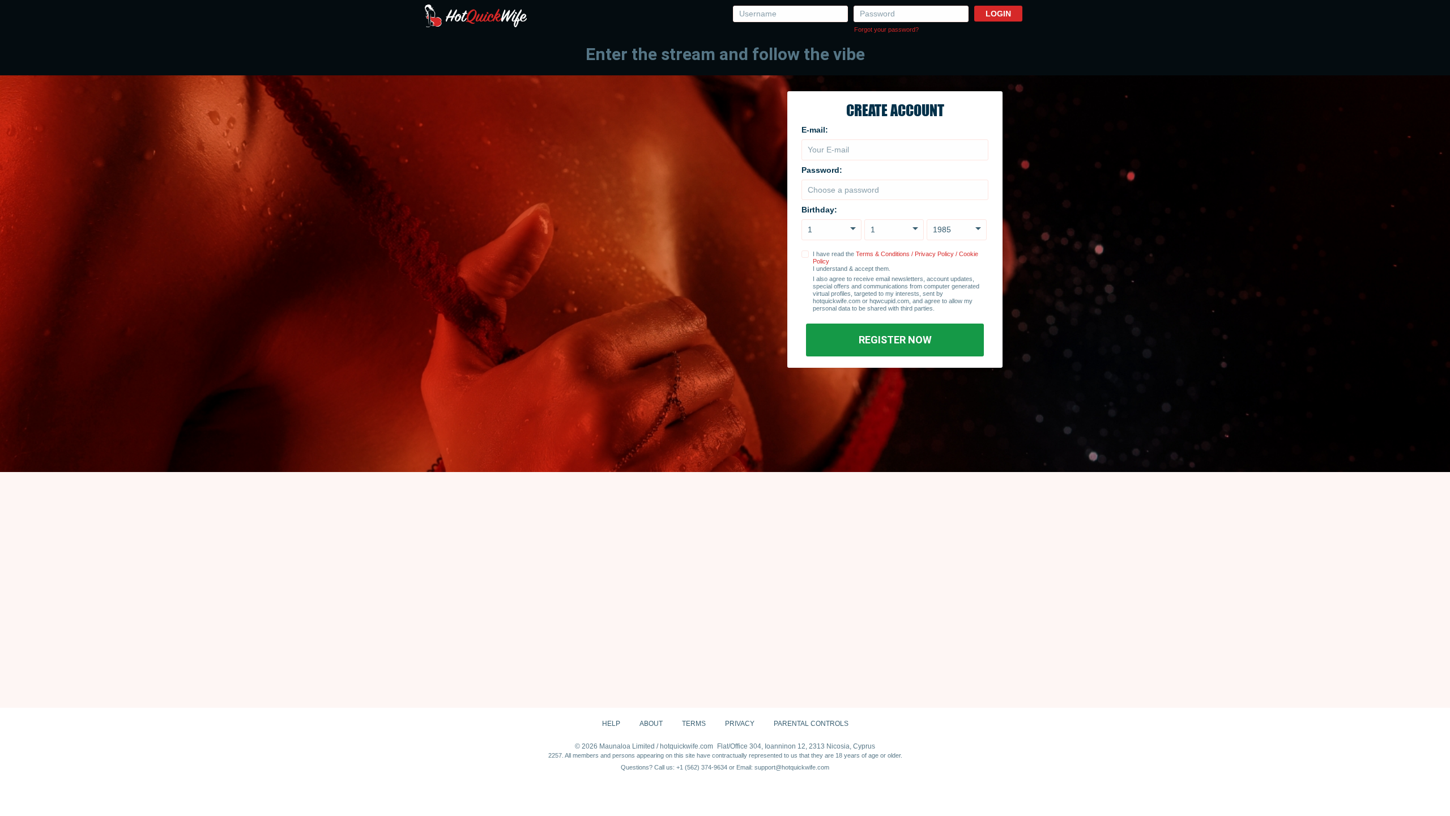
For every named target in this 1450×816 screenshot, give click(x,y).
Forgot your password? (886, 29)
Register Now (895, 339)
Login (998, 13)
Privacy (739, 724)
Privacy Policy (934, 253)
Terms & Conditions (883, 253)
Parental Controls (811, 724)
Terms (694, 724)
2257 (555, 755)
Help (611, 724)
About (651, 724)
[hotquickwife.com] (476, 16)
